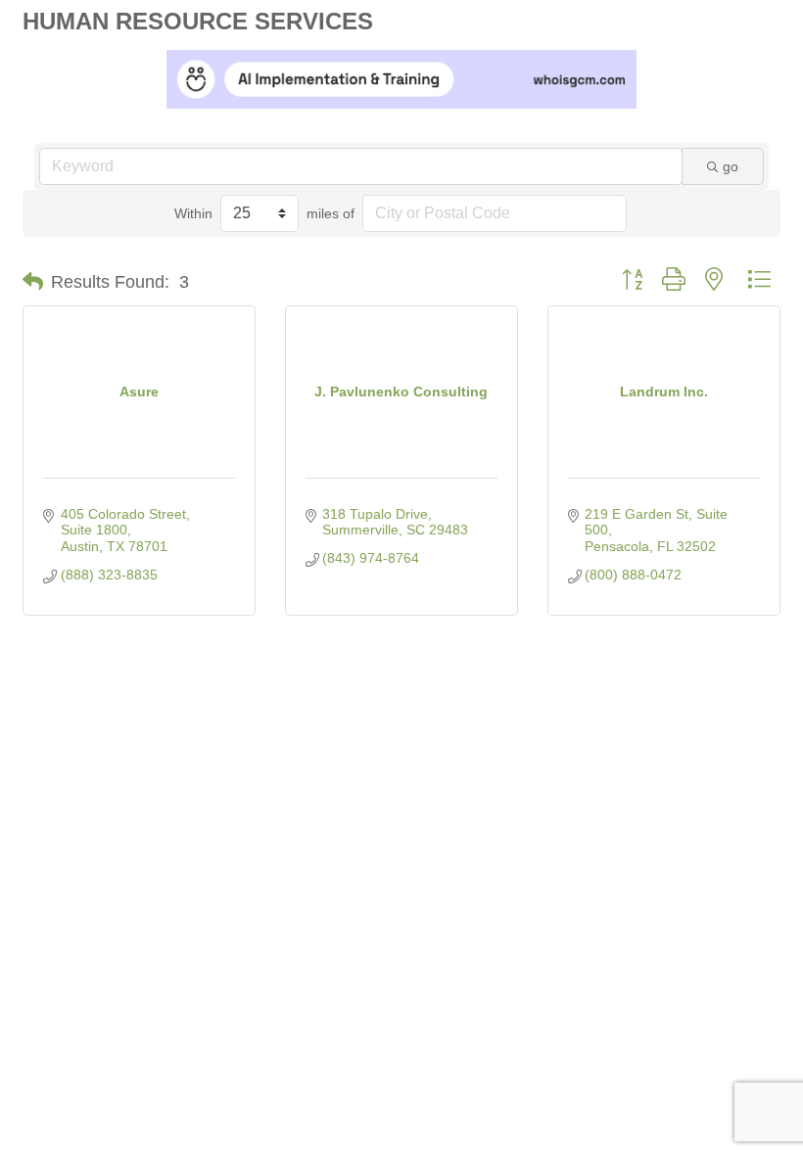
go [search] (730, 166)
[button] (33, 282)
